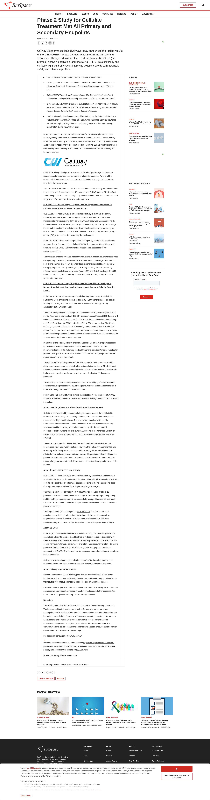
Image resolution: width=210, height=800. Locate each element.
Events (85, 14)
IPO (73, 717)
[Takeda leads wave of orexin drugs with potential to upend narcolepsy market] (159, 223)
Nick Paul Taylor (134, 142)
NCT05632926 (83, 492)
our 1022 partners (34, 768)
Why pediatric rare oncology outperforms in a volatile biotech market (140, 193)
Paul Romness (133, 198)
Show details (26, 796)
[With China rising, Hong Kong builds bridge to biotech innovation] (159, 238)
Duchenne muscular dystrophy (137, 84)
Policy (131, 100)
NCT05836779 (83, 512)
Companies (107, 14)
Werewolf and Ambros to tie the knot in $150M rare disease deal (140, 123)
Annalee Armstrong (134, 243)
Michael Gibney (133, 126)
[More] (62, 14)
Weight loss (134, 133)
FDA (130, 204)
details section (95, 790)
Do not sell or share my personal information (176, 776)
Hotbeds (121, 14)
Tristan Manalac (134, 258)
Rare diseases (112, 717)
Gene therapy (146, 717)
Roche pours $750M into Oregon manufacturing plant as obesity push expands (51, 722)
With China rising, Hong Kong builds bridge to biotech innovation (139, 239)
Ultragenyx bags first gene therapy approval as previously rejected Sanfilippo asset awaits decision (154, 722)
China (131, 234)
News (58, 14)
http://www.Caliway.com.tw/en (83, 594)
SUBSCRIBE (188, 5)
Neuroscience (134, 219)
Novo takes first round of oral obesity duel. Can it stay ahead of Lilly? (140, 254)
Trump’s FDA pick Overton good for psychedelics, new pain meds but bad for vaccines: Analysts (140, 209)
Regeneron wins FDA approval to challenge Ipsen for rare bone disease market (121, 722)
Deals (131, 119)
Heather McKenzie (134, 93)
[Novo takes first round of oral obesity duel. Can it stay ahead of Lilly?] (159, 253)
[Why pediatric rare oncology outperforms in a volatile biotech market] (159, 193)
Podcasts (72, 14)
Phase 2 (60, 678)
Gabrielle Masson (134, 108)
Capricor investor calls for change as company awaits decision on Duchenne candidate (140, 89)
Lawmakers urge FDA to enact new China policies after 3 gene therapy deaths (140, 104)
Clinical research (46, 678)
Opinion (132, 189)
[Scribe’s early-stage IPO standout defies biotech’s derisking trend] (88, 706)
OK (177, 769)
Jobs (95, 14)
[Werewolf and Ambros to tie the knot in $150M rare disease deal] (159, 123)
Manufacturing (43, 717)
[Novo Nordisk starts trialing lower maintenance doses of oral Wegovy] (159, 138)
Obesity (132, 249)
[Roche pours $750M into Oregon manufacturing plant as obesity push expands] (53, 706)
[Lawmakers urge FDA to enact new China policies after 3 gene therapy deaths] (159, 104)
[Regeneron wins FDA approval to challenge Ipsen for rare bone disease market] (122, 706)
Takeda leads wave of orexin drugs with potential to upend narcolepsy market (139, 224)
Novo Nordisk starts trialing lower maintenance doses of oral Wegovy (140, 138)
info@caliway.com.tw (72, 636)
